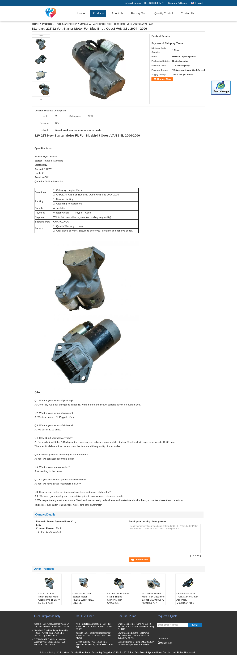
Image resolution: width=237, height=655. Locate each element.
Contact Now (164, 79)
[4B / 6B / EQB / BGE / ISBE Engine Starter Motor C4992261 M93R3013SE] (118, 583)
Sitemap (163, 638)
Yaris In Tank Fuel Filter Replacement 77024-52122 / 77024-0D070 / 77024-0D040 (94, 635)
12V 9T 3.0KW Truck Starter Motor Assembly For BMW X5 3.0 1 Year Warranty (49, 599)
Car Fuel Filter (85, 616)
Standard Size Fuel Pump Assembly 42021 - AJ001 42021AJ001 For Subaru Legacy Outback (51, 633)
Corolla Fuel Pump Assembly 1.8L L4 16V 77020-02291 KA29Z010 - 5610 (51, 625)
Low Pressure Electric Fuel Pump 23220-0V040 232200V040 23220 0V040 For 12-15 (134, 635)
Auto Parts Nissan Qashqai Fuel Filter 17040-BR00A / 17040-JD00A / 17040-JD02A (94, 626)
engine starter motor (68, 505)
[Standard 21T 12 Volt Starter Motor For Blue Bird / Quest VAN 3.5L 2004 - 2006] (100, 68)
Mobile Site (166, 642)
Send (194, 625)
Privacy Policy (47, 652)
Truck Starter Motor (66, 23)
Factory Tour (138, 13)
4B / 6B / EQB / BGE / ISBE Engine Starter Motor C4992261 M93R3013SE (118, 599)
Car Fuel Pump (126, 616)
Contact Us (187, 13)
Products (98, 13)
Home (81, 13)
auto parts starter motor (91, 505)
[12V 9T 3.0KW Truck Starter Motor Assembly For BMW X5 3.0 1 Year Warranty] (49, 583)
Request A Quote (177, 3)
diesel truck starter (49, 505)
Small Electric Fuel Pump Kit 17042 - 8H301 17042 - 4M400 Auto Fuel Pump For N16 (136, 626)
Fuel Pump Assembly (47, 616)
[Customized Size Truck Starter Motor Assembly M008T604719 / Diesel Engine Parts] (188, 583)
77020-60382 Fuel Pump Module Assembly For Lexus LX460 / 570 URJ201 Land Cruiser (50, 642)
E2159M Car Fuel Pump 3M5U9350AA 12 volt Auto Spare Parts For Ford (136, 643)
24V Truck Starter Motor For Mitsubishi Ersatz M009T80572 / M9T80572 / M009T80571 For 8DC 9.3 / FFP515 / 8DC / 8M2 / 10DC (153, 603)
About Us (117, 13)
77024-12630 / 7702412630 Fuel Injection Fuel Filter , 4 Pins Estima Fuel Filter (94, 644)
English (199, 3)
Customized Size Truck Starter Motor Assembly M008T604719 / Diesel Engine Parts (187, 599)
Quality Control (163, 13)
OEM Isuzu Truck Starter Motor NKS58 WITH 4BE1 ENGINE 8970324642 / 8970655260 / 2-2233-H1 (83, 603)
